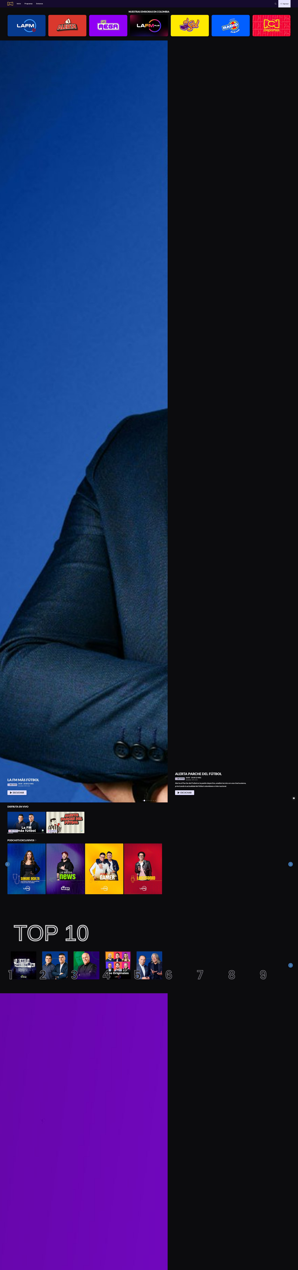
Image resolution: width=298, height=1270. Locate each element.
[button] (275, 3)
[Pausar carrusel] (293, 798)
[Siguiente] (290, 965)
